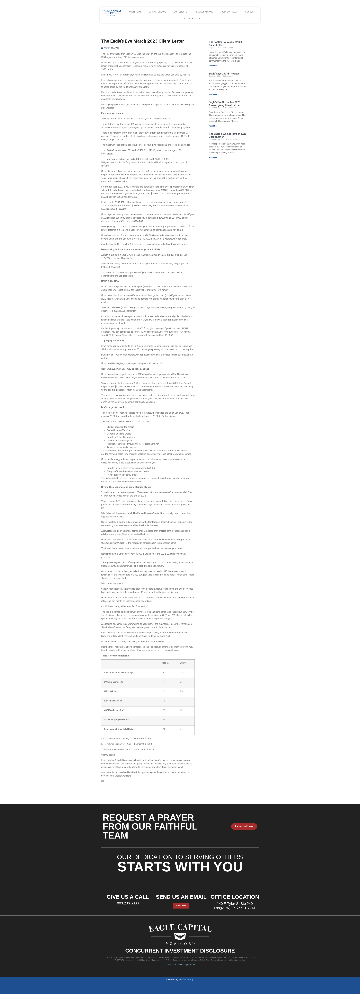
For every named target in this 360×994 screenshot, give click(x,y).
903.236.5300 (128, 903)
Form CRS (191, 965)
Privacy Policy (170, 965)
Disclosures (181, 965)
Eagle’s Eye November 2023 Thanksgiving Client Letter (224, 104)
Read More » (214, 66)
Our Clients (180, 12)
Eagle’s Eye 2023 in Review (224, 73)
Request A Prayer (204, 12)
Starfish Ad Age (186, 979)
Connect (250, 12)
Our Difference (157, 12)
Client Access (192, 18)
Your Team (135, 12)
